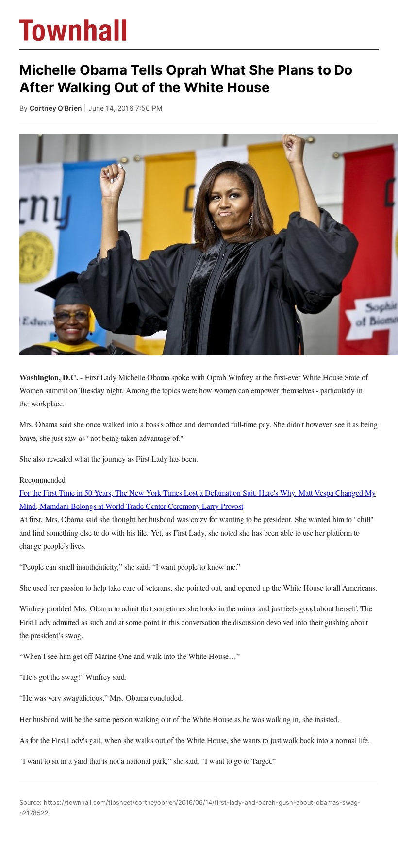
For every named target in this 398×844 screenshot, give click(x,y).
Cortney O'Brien (56, 108)
